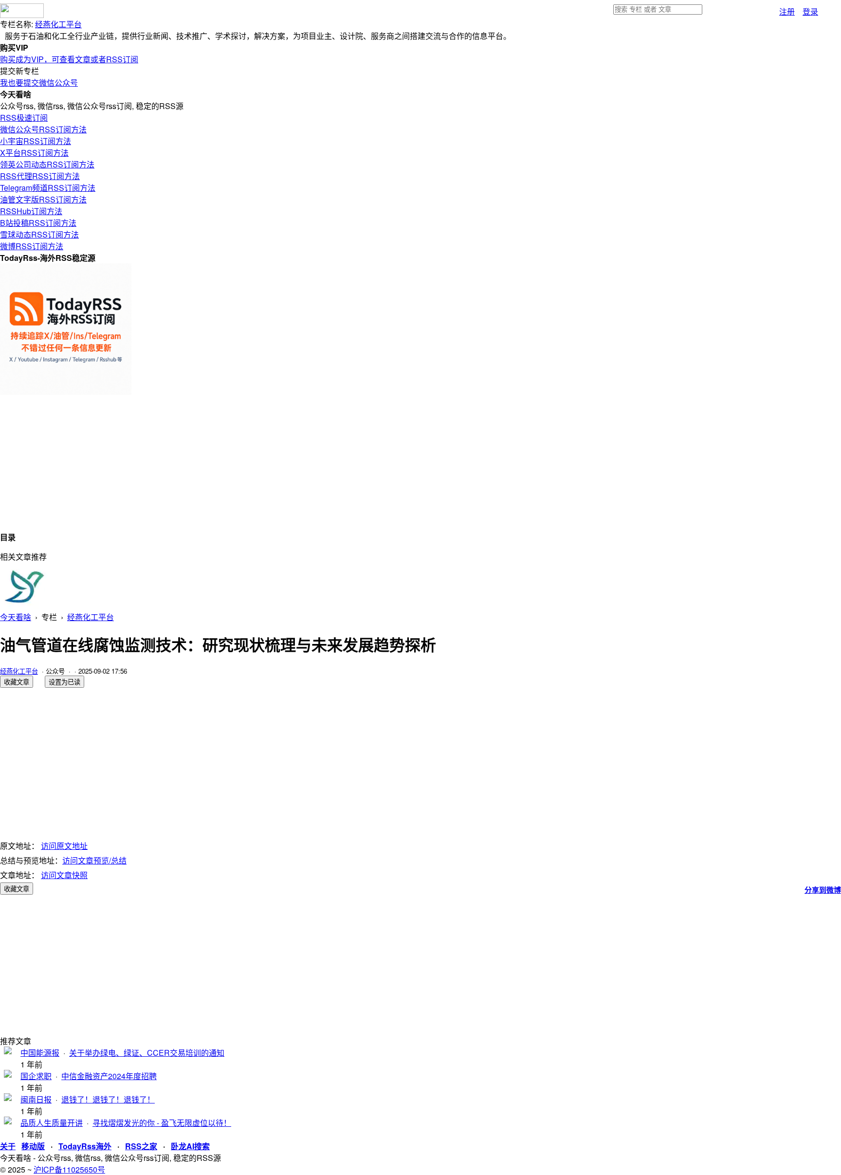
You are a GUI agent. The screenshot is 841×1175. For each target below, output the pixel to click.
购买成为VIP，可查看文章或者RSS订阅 (69, 59)
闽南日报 (36, 1099)
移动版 (33, 1146)
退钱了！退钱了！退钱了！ (108, 1099)
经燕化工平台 (58, 24)
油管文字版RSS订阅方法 (43, 199)
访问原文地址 (64, 845)
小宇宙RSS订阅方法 (35, 141)
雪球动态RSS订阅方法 (39, 234)
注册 (787, 11)
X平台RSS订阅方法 (34, 152)
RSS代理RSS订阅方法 (40, 176)
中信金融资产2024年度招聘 (109, 1076)
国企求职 (36, 1076)
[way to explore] (22, 14)
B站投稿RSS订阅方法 (38, 222)
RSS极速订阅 (24, 117)
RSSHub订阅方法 (31, 211)
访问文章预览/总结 (94, 860)
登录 (810, 11)
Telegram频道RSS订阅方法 (47, 187)
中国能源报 (39, 1052)
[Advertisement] (292, 463)
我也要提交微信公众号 (39, 82)
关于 (8, 1146)
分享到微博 (822, 889)
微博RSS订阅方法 (31, 246)
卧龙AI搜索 (190, 1146)
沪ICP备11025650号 (69, 1169)
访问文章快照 (64, 875)
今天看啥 (15, 617)
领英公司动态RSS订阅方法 (47, 164)
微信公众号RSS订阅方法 (43, 129)
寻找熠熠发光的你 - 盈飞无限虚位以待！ (161, 1122)
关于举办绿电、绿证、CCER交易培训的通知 (146, 1052)
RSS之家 (141, 1146)
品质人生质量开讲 (51, 1122)
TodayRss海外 (84, 1146)
